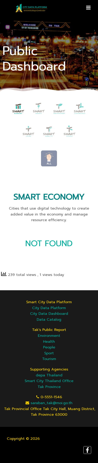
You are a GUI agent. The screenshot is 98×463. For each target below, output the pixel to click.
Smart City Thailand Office (49, 381)
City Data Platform (49, 308)
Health (49, 341)
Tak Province (49, 387)
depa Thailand (49, 375)
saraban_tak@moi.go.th (51, 403)
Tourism (49, 359)
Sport (49, 353)
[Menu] (88, 8)
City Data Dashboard (49, 313)
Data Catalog (49, 319)
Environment (49, 335)
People (49, 347)
